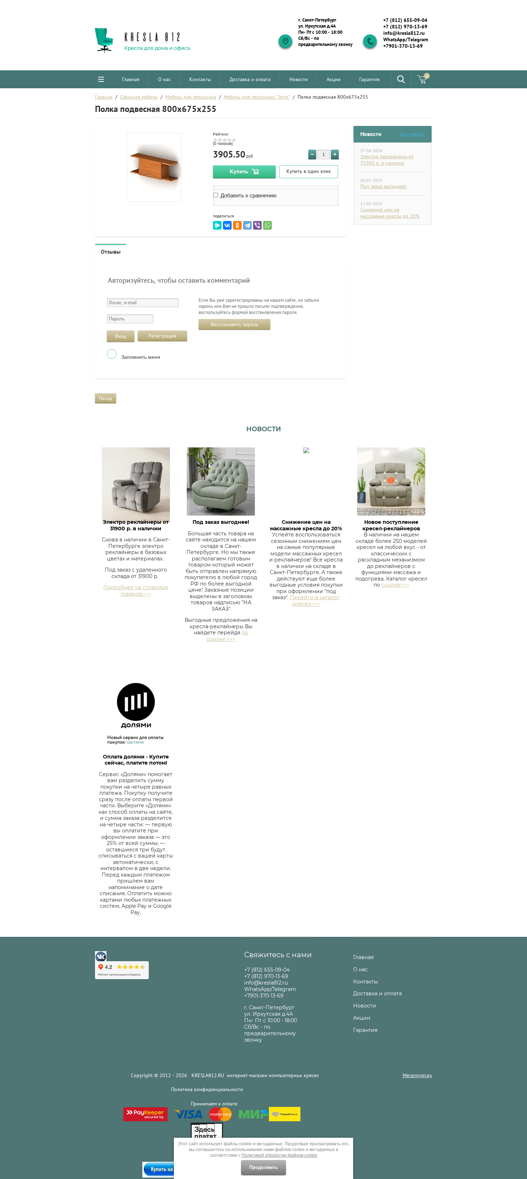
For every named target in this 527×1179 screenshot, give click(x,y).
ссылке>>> (395, 585)
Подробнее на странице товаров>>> (135, 590)
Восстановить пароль (234, 324)
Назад (105, 398)
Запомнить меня (140, 357)
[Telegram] (247, 225)
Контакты (200, 79)
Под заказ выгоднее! (383, 186)
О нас (164, 79)
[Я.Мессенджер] (217, 225)
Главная (130, 79)
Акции (334, 79)
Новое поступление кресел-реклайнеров (391, 525)
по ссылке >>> (227, 635)
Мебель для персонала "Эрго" (257, 97)
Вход (120, 336)
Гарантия (369, 79)
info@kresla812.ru (404, 33)
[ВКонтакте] (227, 225)
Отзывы (110, 251)
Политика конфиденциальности (207, 1089)
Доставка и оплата (250, 79)
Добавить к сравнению (247, 195)
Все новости (412, 134)
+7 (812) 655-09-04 (405, 20)
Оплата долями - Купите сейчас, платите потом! (136, 759)
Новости (298, 79)
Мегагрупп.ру (417, 1075)
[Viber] (257, 225)
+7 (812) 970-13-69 (405, 26)
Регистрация (162, 336)
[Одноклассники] (237, 225)
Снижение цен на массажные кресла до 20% (389, 212)
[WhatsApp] (267, 225)
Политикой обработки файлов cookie (279, 1155)
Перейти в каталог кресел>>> (315, 600)
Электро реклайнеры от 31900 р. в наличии (387, 159)
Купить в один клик (308, 171)
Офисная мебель (139, 97)
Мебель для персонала (190, 97)
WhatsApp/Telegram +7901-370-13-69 (405, 42)
